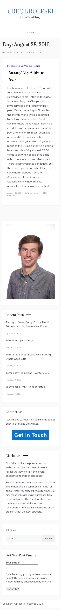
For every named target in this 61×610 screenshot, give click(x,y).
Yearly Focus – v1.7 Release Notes (25, 386)
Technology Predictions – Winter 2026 (27, 372)
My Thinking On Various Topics (23, 65)
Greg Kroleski (31, 11)
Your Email (13, 562)
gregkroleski (33, 193)
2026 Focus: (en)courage (20, 340)
